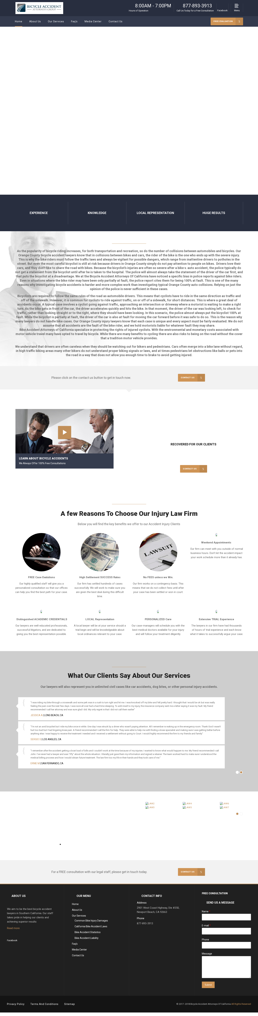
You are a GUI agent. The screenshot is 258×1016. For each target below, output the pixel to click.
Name (206, 913)
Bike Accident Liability (86, 940)
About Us (77, 912)
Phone (205, 941)
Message (207, 956)
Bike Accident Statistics (88, 934)
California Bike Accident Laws (91, 928)
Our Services (79, 917)
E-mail (206, 927)
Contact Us (78, 957)
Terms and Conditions (44, 1006)
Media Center (79, 951)
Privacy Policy (16, 1006)
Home (75, 906)
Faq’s (75, 945)
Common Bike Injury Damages (91, 922)
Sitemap (69, 1006)
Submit (208, 987)
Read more (13, 930)
